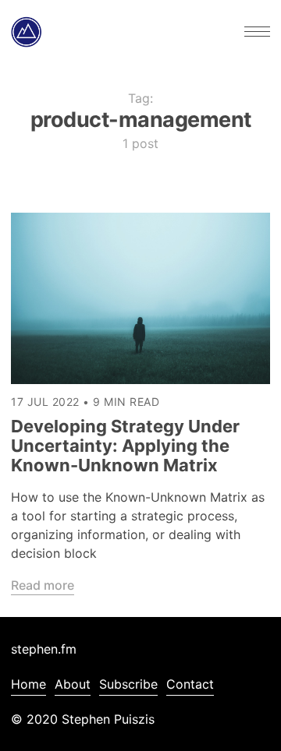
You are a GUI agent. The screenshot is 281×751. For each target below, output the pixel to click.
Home (28, 684)
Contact (190, 684)
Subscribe (128, 684)
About (73, 684)
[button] (257, 31)
